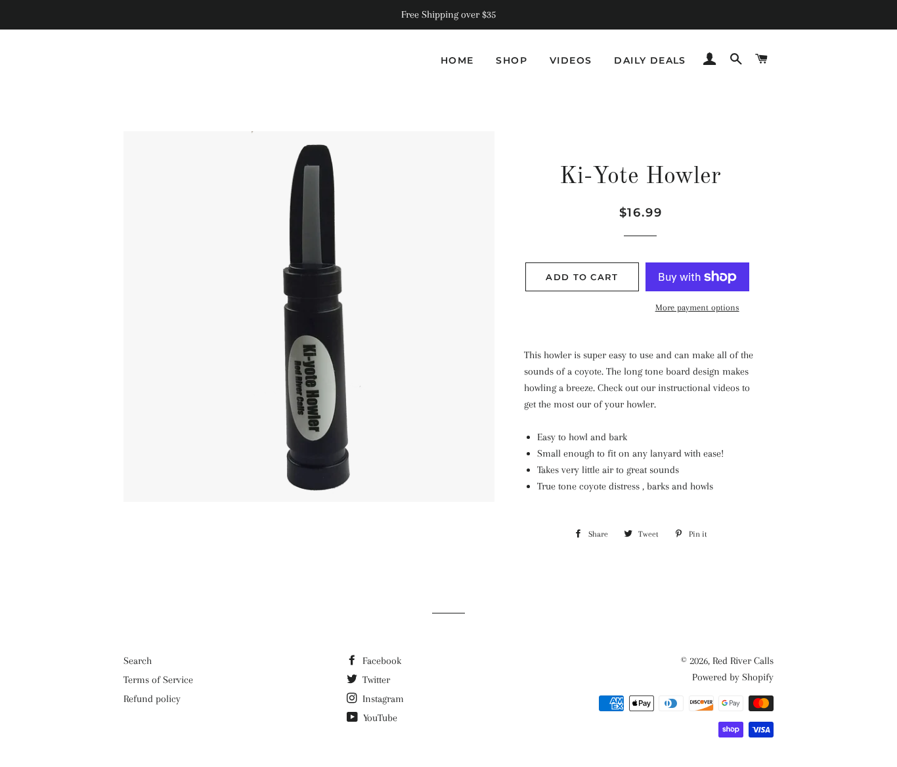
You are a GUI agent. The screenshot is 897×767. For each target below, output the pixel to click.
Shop (511, 60)
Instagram (382, 699)
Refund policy (152, 699)
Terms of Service (158, 680)
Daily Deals (650, 60)
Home (457, 60)
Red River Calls (743, 661)
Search (137, 661)
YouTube (379, 718)
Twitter (375, 680)
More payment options (697, 307)
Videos (571, 60)
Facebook (380, 661)
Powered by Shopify (733, 677)
